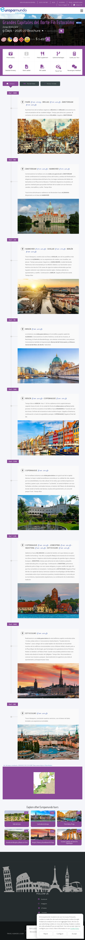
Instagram (44, 903)
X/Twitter (44, 908)
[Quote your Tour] (48, 39)
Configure (60, 934)
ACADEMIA (62, 2)
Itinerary (11, 83)
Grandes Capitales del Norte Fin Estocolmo (39, 22)
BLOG (53, 2)
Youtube (44, 912)
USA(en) (78, 5)
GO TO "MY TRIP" (43, 2)
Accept (74, 934)
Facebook (44, 899)
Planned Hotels (31, 83)
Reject (46, 934)
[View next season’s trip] (42, 30)
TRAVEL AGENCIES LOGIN (75, 2)
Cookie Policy (74, 928)
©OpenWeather (48, 765)
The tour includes (51, 83)
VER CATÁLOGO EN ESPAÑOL (27, 2)
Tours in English (62, 5)
